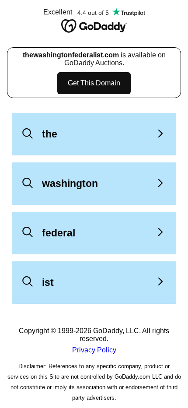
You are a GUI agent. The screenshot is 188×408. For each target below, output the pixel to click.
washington (70, 183)
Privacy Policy (94, 350)
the (49, 134)
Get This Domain (94, 83)
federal (58, 233)
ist (48, 282)
